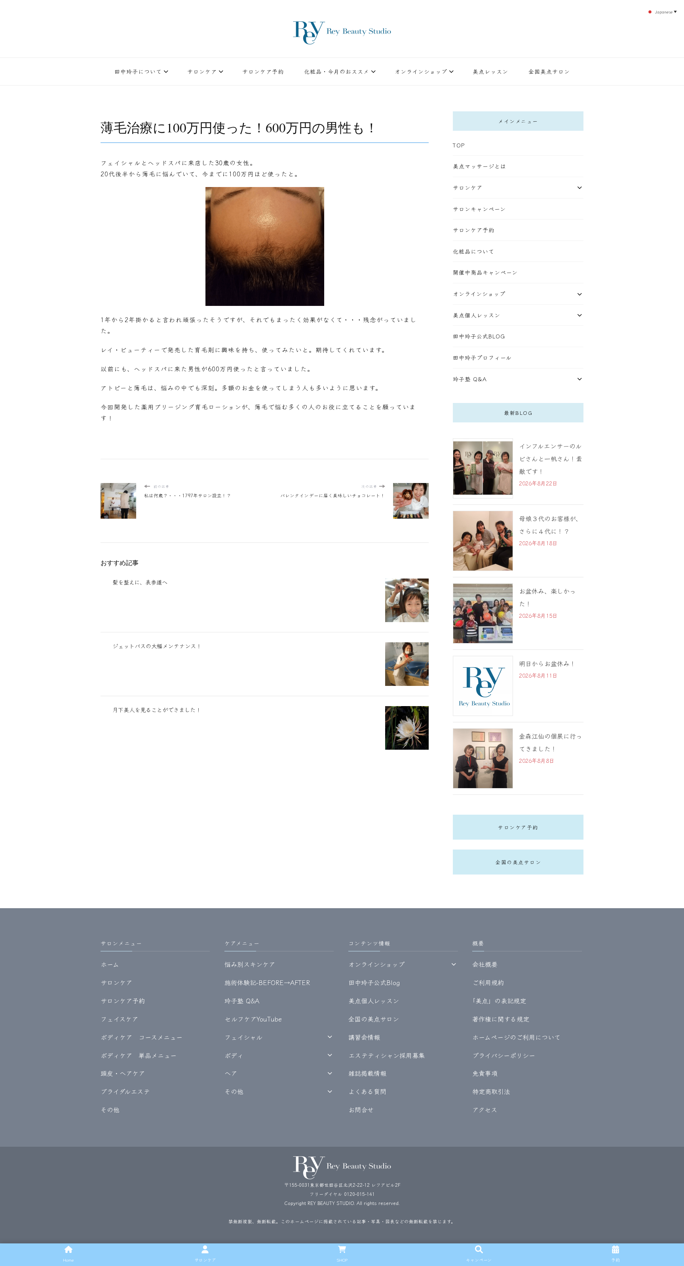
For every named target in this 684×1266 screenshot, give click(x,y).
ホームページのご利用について (516, 1037)
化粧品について (473, 251)
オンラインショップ (421, 71)
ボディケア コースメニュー (141, 1037)
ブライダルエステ (125, 1091)
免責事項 (485, 1073)
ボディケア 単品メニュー (139, 1055)
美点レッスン (490, 71)
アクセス (484, 1109)
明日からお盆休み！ (547, 663)
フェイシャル (243, 1037)
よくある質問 (367, 1091)
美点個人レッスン (476, 315)
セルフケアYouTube (253, 1018)
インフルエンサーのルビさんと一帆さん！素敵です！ (550, 458)
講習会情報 (364, 1037)
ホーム (110, 964)
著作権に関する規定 (500, 1018)
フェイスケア (119, 1018)
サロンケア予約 (263, 71)
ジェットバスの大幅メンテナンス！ (156, 646)
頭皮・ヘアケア (123, 1073)
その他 (110, 1109)
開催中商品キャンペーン (485, 272)
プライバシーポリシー (503, 1055)
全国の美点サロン (518, 862)
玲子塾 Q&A (470, 379)
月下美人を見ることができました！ (156, 709)
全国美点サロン (549, 71)
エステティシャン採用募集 (386, 1055)
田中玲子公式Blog (479, 336)
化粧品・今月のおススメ (336, 71)
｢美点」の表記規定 (499, 1000)
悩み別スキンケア (249, 964)
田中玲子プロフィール (482, 357)
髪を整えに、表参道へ (139, 582)
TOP (459, 145)
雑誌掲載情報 (367, 1073)
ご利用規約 (488, 982)
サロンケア (202, 71)
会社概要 (485, 964)
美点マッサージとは (479, 166)
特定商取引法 (491, 1091)
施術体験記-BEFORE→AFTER (267, 982)
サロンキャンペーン (479, 209)
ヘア (230, 1073)
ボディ (233, 1055)
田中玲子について (138, 71)
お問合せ (361, 1109)
